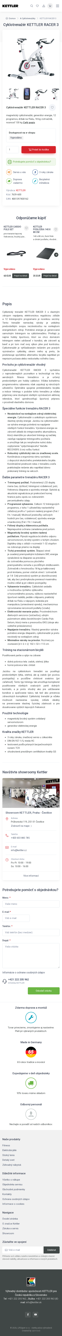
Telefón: (7, 926)
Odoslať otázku (44, 990)
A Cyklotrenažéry (27, 18)
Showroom (8, 1233)
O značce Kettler (11, 1223)
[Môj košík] (50, 6)
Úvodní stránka (10, 1218)
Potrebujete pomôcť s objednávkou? (32, 161)
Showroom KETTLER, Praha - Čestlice (29, 812)
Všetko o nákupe (11, 1179)
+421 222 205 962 (18, 979)
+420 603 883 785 (20, 837)
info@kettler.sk (33, 1302)
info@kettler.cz (19, 850)
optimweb (36, 1331)
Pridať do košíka (40, 149)
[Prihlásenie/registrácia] (44, 6)
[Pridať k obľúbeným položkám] (52, 107)
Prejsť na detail (20, 276)
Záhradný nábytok (11, 1164)
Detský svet (8, 1160)
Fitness (6, 1145)
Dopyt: (6, 940)
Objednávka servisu (12, 1184)
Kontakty (7, 1194)
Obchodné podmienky (13, 1189)
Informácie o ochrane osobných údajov (23, 972)
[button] (56, 254)
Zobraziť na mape (20, 825)
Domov (12, 18)
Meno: (6, 897)
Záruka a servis (10, 1228)
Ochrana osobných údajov (16, 1199)
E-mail (6, 912)
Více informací (31, 875)
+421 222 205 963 (45, 1298)
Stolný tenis (8, 1155)
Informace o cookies (13, 1203)
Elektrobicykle (9, 1150)
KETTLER (21, 190)
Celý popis (29, 122)
